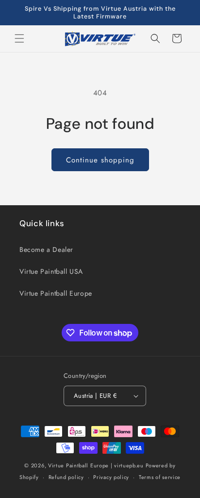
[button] (19, 38)
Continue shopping (100, 160)
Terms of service (160, 477)
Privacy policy (111, 477)
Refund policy (66, 477)
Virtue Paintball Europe (55, 293)
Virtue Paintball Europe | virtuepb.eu (96, 465)
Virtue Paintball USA (51, 271)
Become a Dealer (46, 249)
